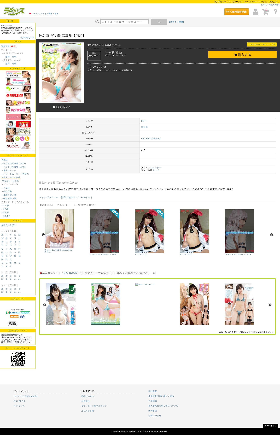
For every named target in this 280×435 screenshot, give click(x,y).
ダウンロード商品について (94, 406)
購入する (244, 55)
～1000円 (6, 216)
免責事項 (152, 411)
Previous (43, 234)
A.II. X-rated (141, 255)
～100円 (5, 205)
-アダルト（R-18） (10, 181)
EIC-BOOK (70, 272)
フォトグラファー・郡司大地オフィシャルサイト (66, 197)
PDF (143, 121)
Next (271, 234)
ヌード (156, 170)
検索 (159, 21)
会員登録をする (27, 38)
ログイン (264, 5)
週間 (8, 57)
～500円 (5, 212)
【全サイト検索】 (176, 22)
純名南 (144, 127)
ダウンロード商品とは (121, 70)
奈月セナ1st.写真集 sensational (59, 250)
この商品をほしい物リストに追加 (261, 44)
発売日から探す (8, 225)
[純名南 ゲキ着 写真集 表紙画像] (61, 73)
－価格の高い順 (8, 198)
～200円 (5, 209)
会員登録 (85, 401)
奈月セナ (48, 252)
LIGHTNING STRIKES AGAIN (103, 255)
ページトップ (271, 426)
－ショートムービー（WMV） (15, 174)
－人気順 (5, 188)
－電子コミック (8, 170)
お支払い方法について (98, 70)
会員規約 (152, 401)
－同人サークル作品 (11, 177)
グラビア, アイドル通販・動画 (44, 14)
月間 (14, 57)
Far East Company (151, 138)
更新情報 (5, 46)
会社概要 (152, 391)
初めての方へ (274, 5)
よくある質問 (87, 411)
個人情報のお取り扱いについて (163, 406)
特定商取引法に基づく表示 (161, 396)
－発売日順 (6, 191)
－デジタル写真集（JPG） (14, 167)
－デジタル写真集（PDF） (14, 163)
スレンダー (156, 168)
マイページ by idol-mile (26, 396)
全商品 (4, 160)
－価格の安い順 (8, 195)
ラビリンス (19, 406)
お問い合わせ (154, 415)
